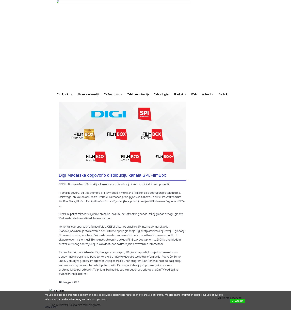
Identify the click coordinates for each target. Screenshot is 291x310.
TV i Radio (63, 94)
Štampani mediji (88, 94)
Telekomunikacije (138, 94)
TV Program (111, 94)
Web (194, 94)
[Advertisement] (171, 44)
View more (50, 306)
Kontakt (223, 94)
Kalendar (208, 94)
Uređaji (178, 94)
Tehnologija (161, 94)
